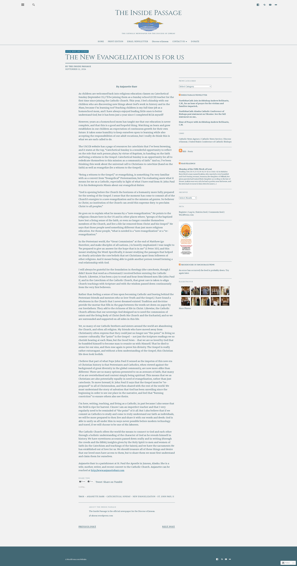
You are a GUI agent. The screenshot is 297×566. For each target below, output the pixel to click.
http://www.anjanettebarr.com (107, 470)
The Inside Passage (148, 13)
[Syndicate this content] (180, 95)
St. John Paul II (165, 496)
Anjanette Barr (95, 496)
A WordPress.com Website (75, 559)
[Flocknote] (264, 4)
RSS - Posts (188, 151)
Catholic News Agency (189, 139)
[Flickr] (275, 4)
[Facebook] (257, 4)
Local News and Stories (77, 51)
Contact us (178, 41)
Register (183, 212)
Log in (191, 212)
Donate (195, 41)
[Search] (33, 4)
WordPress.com (186, 215)
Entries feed (201, 212)
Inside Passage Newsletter (194, 95)
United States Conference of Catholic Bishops (210, 142)
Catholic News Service (211, 139)
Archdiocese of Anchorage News (197, 264)
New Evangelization (144, 496)
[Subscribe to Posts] (180, 151)
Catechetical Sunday (119, 496)
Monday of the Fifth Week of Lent (195, 169)
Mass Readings (188, 163)
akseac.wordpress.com (102, 515)
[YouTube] (270, 4)
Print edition (115, 41)
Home (101, 41)
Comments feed (216, 212)
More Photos (185, 308)
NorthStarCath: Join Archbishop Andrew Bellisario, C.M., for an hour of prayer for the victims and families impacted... (204, 103)
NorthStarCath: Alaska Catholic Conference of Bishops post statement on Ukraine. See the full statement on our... (202, 114)
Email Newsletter (137, 41)
